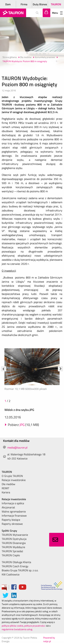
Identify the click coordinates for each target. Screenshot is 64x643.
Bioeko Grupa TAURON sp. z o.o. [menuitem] (20, 570)
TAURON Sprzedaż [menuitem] (12, 551)
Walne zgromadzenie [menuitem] (14, 511)
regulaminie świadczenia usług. (17, 629)
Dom (8, 4)
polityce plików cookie (12, 625)
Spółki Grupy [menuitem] (9, 531)
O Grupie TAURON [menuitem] (12, 476)
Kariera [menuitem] (6, 492)
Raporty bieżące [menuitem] (11, 520)
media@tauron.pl (17, 447)
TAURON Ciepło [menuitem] (11, 555)
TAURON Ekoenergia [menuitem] (14, 543)
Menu (55, 13)
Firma (24, 4)
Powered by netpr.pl (49, 639)
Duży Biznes (40, 4)
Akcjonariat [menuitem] (8, 507)
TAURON (56, 4)
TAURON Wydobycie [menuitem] (13, 547)
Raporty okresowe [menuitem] (12, 524)
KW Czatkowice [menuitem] (10, 574)
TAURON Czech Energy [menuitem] (15, 566)
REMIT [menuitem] (5, 488)
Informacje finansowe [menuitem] (14, 516)
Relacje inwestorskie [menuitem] (14, 480)
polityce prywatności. (34, 625)
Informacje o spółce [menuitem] (13, 503)
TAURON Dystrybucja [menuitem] (14, 539)
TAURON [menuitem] (7, 472)
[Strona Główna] (13, 13)
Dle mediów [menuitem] (8, 484)
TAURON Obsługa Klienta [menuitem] (16, 562)
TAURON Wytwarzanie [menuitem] (15, 535)
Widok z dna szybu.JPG (19, 409)
